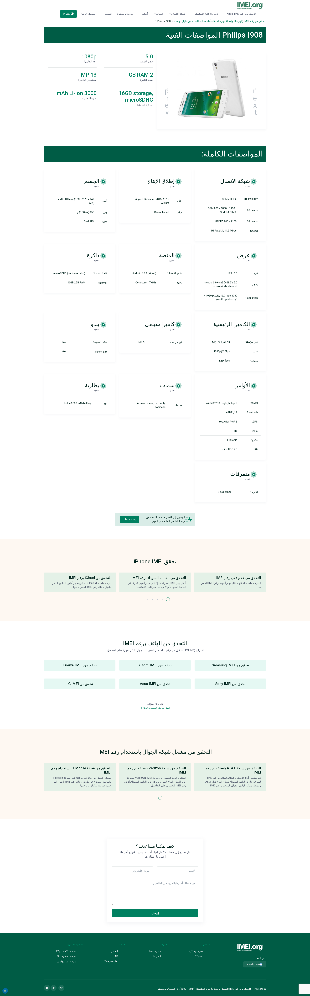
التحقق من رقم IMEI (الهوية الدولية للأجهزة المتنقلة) (238, 21)
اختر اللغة (261, 958)
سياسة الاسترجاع (67, 961)
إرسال (155, 913)
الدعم (200, 956)
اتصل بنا (157, 956)
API (116, 956)
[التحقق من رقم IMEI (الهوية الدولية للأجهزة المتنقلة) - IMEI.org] (250, 5)
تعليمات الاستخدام (67, 951)
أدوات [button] (145, 13)
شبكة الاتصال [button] (178, 13)
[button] (168, 599)
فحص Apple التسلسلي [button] (206, 13)
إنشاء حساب (129, 519)
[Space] (250, 947)
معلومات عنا (155, 951)
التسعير (108, 13)
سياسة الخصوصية (67, 956)
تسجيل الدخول (87, 13)
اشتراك (67, 13)
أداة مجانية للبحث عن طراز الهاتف (192, 21)
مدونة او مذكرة (125, 13)
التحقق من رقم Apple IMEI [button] (241, 13)
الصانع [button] (159, 13)
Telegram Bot (111, 961)
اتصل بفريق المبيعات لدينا (156, 707)
